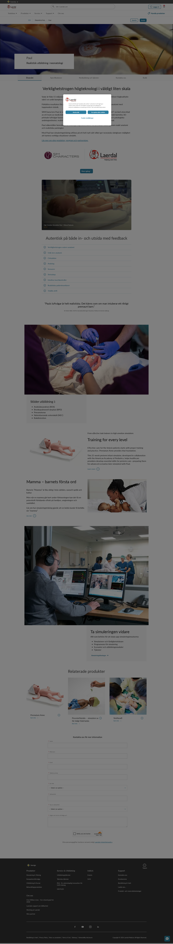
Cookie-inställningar (87, 118)
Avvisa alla (76, 112)
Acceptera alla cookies (98, 112)
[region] (87, 109)
